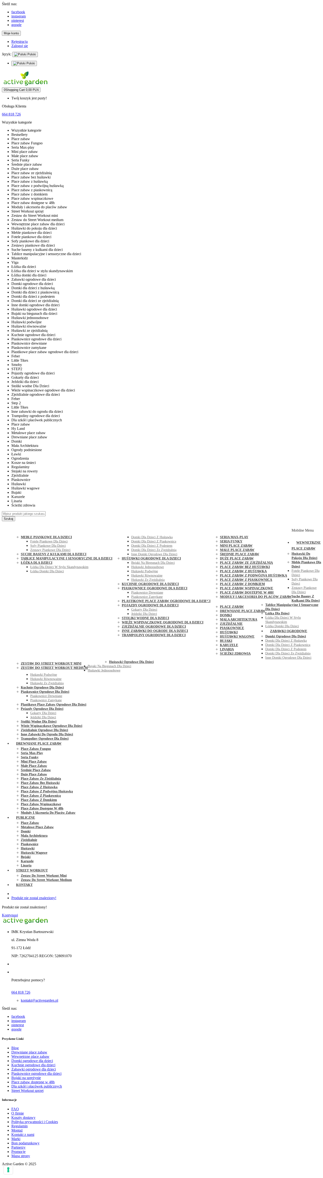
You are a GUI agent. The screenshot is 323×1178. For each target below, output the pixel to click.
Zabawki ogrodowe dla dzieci (33, 1069)
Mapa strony (20, 1156)
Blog (15, 1048)
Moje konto (11, 33)
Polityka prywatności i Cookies (34, 1122)
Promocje (18, 1152)
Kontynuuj (10, 915)
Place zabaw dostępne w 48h (33, 1082)
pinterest (17, 20)
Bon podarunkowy (25, 1143)
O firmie (17, 1113)
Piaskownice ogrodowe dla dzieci (36, 1073)
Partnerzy (18, 1147)
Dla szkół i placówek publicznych (36, 1086)
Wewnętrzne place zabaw (30, 1056)
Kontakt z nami (22, 1135)
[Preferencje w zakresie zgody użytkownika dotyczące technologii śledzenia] (8, 1169)
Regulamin (19, 1126)
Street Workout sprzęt (27, 1091)
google (16, 25)
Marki (15, 1139)
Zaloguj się (19, 46)
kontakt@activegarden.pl (39, 1000)
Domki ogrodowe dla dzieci (32, 1061)
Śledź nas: (9, 4)
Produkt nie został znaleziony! (33, 898)
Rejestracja (19, 42)
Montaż (17, 1130)
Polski (31, 54)
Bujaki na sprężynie (26, 1078)
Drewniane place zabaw (29, 1052)
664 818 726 (11, 114)
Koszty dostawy (23, 1118)
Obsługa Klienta (14, 106)
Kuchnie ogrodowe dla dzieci (33, 1065)
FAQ (15, 1109)
